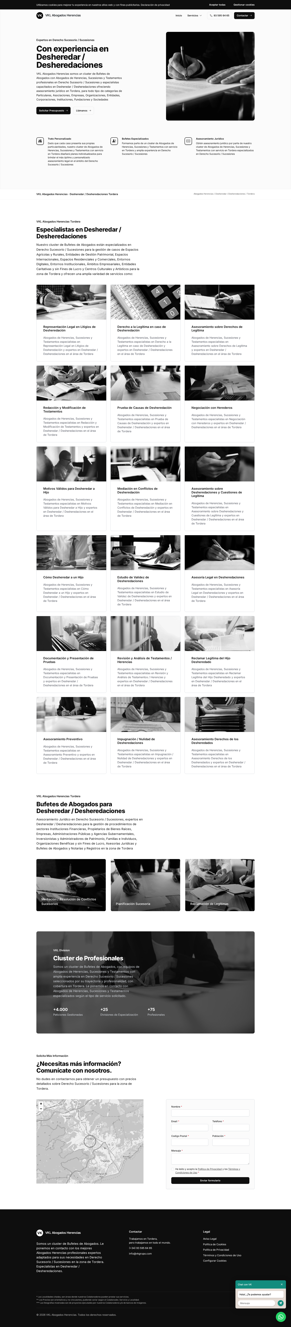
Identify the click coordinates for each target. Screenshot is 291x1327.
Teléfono (218, 1121)
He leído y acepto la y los (207, 1171)
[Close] (282, 1284)
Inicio (179, 15)
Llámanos (81, 110)
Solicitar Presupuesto (51, 110)
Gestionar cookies (244, 4)
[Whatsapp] (281, 1317)
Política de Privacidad (210, 1169)
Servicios (192, 15)
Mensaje (177, 1150)
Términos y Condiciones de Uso (222, 1255)
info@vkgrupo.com (140, 1253)
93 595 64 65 (221, 15)
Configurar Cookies (215, 1260)
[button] (90, 1141)
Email (175, 1121)
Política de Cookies (214, 1244)
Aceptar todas (217, 4)
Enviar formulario (210, 1180)
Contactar (242, 15)
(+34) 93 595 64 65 (140, 1248)
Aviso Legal (210, 1238)
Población (218, 1135)
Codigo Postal (180, 1135)
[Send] (281, 1303)
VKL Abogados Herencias (62, 15)
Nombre (176, 1106)
